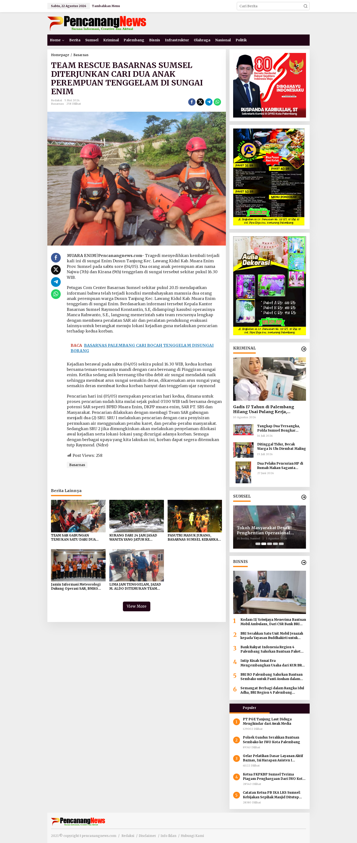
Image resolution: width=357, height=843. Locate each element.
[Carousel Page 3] (269, 544)
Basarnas (57, 103)
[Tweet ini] (200, 102)
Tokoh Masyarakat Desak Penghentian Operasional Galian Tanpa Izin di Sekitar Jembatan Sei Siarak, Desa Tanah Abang (266, 530)
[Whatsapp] (217, 102)
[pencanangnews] (97, 23)
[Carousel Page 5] (281, 544)
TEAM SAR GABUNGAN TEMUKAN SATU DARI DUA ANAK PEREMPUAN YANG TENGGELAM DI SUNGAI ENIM (77, 538)
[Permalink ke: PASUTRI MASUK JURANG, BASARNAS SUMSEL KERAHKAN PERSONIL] (195, 516)
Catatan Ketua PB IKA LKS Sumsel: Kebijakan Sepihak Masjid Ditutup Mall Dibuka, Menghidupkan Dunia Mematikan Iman (272, 795)
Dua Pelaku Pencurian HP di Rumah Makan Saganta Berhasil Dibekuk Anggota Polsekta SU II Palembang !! (280, 465)
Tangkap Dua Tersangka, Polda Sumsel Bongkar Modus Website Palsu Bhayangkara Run (278, 428)
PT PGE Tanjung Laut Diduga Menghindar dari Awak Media (267, 721)
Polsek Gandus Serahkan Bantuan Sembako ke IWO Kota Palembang (272, 739)
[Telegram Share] (208, 102)
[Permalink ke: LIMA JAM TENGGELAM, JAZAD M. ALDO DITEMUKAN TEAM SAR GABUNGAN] (136, 565)
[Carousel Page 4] (275, 544)
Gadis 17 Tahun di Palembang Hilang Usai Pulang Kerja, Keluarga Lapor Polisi (263, 409)
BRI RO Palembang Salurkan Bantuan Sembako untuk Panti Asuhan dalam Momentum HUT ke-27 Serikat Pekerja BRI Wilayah (272, 677)
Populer (249, 708)
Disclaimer (147, 836)
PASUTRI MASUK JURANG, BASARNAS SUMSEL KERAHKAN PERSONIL (194, 538)
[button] (305, 6)
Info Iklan (168, 836)
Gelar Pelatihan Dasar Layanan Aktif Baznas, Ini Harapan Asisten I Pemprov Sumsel (273, 758)
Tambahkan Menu (106, 6)
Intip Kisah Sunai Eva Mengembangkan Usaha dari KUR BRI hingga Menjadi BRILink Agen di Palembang (271, 663)
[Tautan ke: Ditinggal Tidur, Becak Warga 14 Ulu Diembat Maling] (243, 450)
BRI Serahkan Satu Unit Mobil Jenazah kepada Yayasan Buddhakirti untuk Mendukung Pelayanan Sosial (271, 635)
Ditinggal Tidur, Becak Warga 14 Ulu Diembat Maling (281, 446)
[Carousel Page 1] (257, 544)
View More (136, 606)
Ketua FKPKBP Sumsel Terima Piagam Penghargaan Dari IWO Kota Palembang (274, 776)
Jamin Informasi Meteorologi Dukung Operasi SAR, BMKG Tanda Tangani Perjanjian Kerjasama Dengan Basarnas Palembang (76, 587)
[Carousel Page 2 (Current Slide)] (263, 544)
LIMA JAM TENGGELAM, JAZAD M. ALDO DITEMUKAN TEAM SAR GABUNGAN (135, 587)
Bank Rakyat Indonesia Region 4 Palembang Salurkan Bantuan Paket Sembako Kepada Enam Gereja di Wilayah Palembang (270, 649)
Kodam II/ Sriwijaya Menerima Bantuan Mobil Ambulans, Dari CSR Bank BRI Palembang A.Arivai (273, 622)
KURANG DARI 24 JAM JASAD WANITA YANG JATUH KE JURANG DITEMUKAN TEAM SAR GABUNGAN (136, 538)
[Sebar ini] (192, 102)
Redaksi (127, 836)
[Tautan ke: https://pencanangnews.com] (304, 349)
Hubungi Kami (192, 836)
